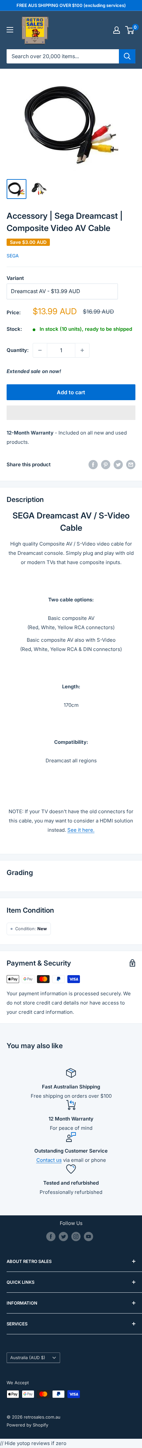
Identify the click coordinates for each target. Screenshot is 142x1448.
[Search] (127, 56)
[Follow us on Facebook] (50, 1236)
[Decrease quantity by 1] (40, 350)
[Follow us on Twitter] (63, 1236)
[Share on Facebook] (93, 464)
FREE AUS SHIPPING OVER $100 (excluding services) (71, 5)
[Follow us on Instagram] (76, 1236)
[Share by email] (130, 464)
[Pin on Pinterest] (105, 464)
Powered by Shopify (27, 1425)
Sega (13, 255)
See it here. (80, 830)
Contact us (49, 1160)
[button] (71, 412)
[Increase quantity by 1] (82, 350)
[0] (130, 30)
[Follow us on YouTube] (88, 1236)
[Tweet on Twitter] (118, 464)
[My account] (116, 30)
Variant (15, 278)
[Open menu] (10, 29)
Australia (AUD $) (27, 1357)
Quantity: (18, 350)
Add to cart (71, 392)
